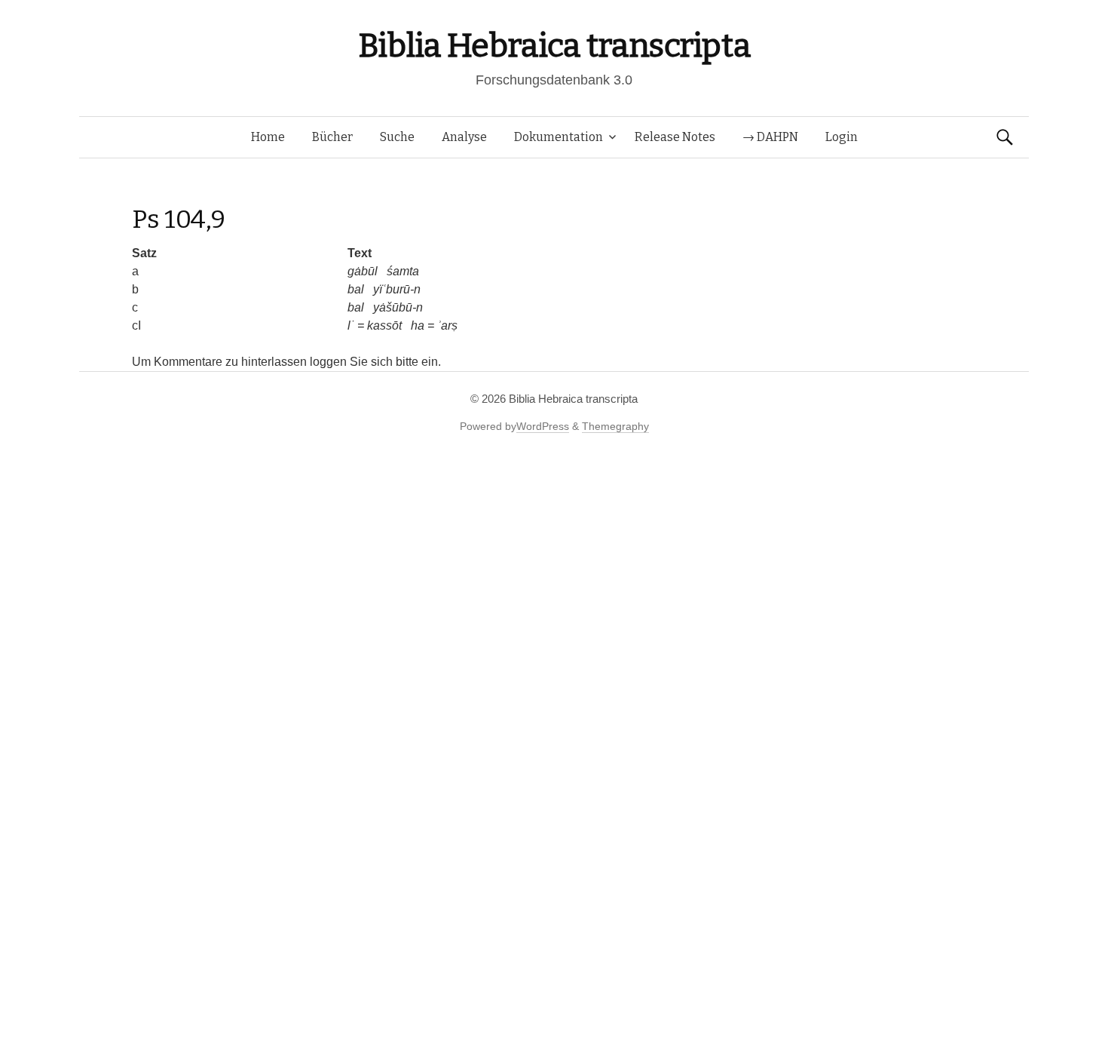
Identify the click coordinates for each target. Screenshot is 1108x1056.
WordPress (542, 426)
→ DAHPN (770, 137)
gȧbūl (362, 271)
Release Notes (675, 137)
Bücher (332, 137)
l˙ (350, 325)
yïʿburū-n (397, 289)
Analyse (464, 137)
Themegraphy (615, 426)
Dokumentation (558, 137)
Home (268, 137)
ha (417, 325)
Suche (397, 137)
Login (841, 137)
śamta (403, 271)
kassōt (384, 325)
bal (355, 289)
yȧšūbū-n (398, 307)
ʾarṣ (447, 325)
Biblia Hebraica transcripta (554, 45)
